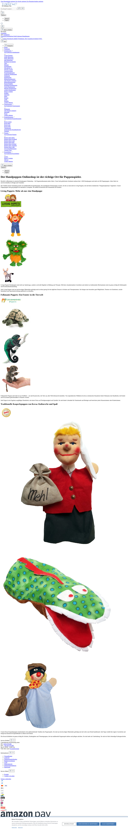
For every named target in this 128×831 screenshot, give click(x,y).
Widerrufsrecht (8, 764)
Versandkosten (8, 756)
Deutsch (7, 18)
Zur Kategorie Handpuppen (11, 52)
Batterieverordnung (9, 761)
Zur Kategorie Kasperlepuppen (12, 118)
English (7, 20)
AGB (5, 762)
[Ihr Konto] (2, 26)
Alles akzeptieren (108, 824)
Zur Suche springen (21, 1)
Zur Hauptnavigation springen (35, 1)
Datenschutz (14, 827)
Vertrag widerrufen (6, 779)
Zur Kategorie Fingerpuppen (12, 106)
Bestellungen (26, 36)
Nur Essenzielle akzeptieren (88, 824)
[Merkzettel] (2, 24)
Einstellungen (69, 824)
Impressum (7, 767)
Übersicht (3, 36)
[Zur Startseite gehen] (9, 6)
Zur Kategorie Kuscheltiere (11, 153)
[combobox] (9, 9)
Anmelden (3, 33)
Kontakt (6, 774)
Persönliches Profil (11, 36)
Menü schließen (8, 30)
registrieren (6, 34)
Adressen (19, 36)
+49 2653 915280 (9, 745)
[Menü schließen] (5, 54)
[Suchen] (19, 8)
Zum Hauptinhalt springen (8, 1)
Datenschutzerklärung (10, 765)
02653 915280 (7, 744)
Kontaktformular (14, 748)
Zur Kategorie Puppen (10, 134)
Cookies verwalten (9, 776)
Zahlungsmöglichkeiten (10, 759)
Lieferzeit (6, 757)
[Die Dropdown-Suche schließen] (22, 8)
